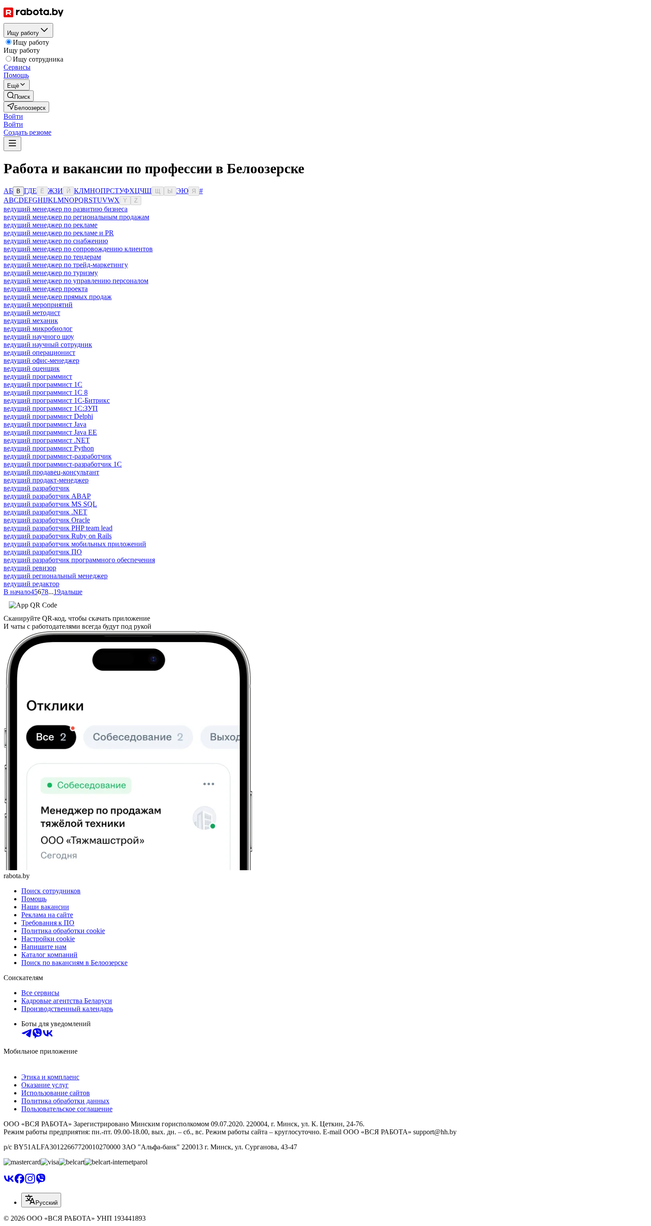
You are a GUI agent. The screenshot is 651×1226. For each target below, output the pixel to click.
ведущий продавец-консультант (51, 472)
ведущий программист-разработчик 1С (63, 464)
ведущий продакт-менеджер (46, 480)
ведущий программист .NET (47, 440)
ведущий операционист (39, 352)
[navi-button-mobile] (12, 143)
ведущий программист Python (49, 448)
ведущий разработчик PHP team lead (58, 528)
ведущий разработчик (37, 488)
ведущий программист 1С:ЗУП (51, 408)
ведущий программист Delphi (48, 416)
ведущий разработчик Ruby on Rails (58, 536)
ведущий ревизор (30, 568)
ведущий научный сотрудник (48, 344)
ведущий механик (31, 320)
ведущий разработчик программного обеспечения (79, 560)
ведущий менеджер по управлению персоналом (76, 280)
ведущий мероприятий (38, 304)
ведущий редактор (31, 584)
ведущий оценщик (32, 368)
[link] (19, 95)
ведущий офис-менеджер (41, 360)
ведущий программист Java (45, 424)
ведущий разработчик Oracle (47, 520)
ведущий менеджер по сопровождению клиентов (78, 249)
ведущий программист (38, 376)
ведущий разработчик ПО (43, 552)
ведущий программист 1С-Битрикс (57, 400)
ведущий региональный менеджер (56, 576)
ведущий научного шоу (39, 336)
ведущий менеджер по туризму (51, 272)
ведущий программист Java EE (50, 432)
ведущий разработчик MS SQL (50, 504)
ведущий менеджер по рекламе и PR (59, 233)
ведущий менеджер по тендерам (52, 257)
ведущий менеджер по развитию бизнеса (66, 209)
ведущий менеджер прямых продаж (58, 296)
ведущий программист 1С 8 (46, 392)
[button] (13, 116)
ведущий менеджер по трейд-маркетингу (66, 265)
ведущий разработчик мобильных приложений (75, 544)
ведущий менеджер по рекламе (50, 225)
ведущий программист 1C (43, 384)
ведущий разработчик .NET (45, 512)
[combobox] (41, 1200)
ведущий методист (32, 312)
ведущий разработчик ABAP (47, 496)
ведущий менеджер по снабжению (56, 241)
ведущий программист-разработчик (58, 456)
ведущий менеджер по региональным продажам (76, 217)
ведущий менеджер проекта (46, 288)
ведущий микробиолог (38, 328)
